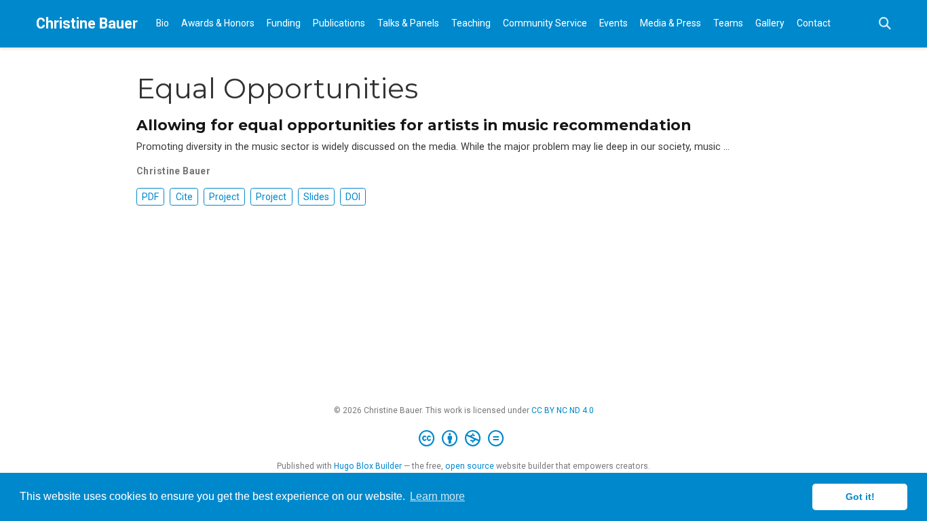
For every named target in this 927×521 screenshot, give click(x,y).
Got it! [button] (860, 496)
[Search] (885, 24)
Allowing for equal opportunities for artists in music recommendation (413, 125)
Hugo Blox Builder (368, 466)
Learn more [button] (437, 496)
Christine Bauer (87, 23)
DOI (352, 196)
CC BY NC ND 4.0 (562, 410)
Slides (316, 196)
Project (224, 196)
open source (469, 466)
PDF (150, 196)
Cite (184, 196)
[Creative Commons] (464, 439)
